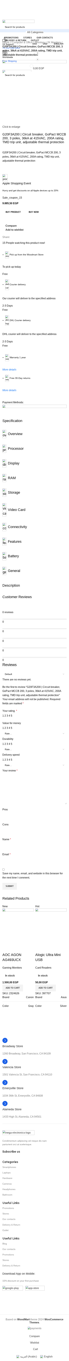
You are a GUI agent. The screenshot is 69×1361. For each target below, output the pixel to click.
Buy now (34, 212)
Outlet (5, 1230)
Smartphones (9, 1167)
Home (5, 42)
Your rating (9, 710)
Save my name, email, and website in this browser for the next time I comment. (32, 875)
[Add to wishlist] (22, 948)
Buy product (13, 212)
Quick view (14, 948)
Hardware (7, 1178)
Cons (5, 824)
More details (9, 369)
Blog (4, 1243)
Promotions (8, 1208)
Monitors (40, 42)
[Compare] (6, 948)
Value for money (11, 723)
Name (6, 839)
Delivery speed (11, 754)
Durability (7, 739)
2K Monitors (54, 42)
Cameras (7, 1183)
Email (6, 854)
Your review (9, 770)
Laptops (6, 1172)
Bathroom (7, 1194)
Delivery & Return (11, 1224)
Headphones (8, 1189)
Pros (5, 809)
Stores (5, 1213)
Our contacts (8, 1219)
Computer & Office (22, 42)
